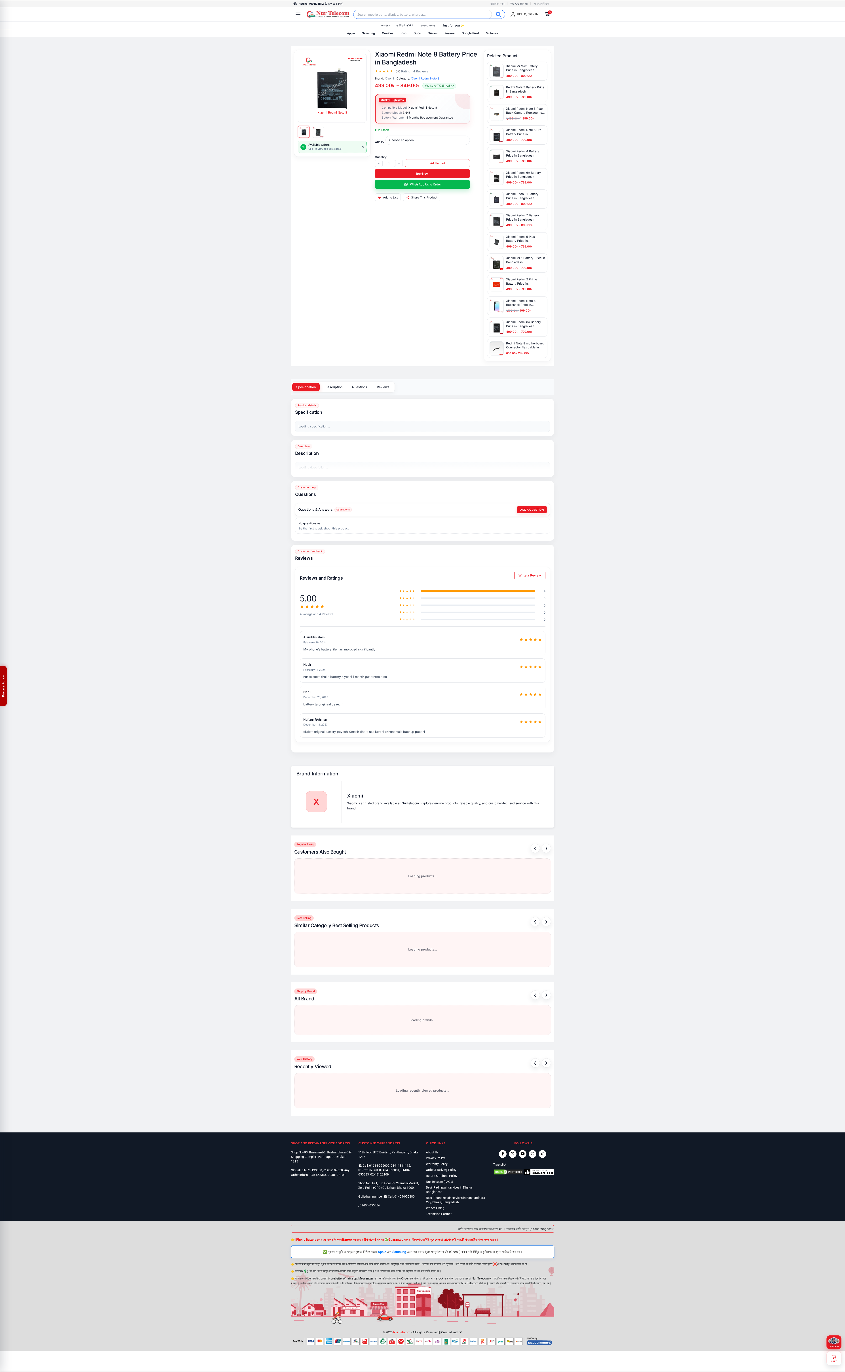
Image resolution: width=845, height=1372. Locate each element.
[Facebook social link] (503, 1154)
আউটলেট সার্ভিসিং (405, 25)
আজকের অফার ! (428, 25)
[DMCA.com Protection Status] (508, 1172)
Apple (351, 33)
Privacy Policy (435, 1158)
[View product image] (304, 132)
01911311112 (400, 1165)
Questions (359, 387)
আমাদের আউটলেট (541, 3)
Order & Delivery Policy (441, 1170)
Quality (379, 142)
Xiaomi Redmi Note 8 (425, 78)
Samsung (368, 33)
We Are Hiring (519, 3)
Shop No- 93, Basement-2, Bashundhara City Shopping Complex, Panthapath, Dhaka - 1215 (321, 1156)
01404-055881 (389, 1170)
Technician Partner (439, 1214)
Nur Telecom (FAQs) (439, 1181)
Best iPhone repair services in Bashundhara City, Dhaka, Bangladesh (455, 1200)
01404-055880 (404, 1196)
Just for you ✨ (453, 25)
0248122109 (337, 1175)
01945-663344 (316, 1175)
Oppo (417, 33)
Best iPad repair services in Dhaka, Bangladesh (449, 1190)
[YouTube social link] (522, 1154)
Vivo (403, 33)
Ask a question (532, 509)
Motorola (492, 33)
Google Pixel (470, 33)
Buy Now (422, 173)
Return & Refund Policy (441, 1175)
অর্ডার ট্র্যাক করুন (497, 3)
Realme (449, 33)
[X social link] (512, 1154)
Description (333, 387)
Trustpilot (499, 1164)
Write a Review (529, 575)
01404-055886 (370, 1205)
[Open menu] (298, 14)
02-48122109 (379, 1174)
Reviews (383, 387)
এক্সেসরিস (385, 25)
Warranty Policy (437, 1164)
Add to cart (437, 163)
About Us (432, 1152)
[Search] (498, 14)
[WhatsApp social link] (532, 1154)
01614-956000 (379, 1165)
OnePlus (387, 33)
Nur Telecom (401, 1332)
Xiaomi (432, 33)
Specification (306, 387)
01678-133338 (312, 1170)
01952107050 (333, 1170)
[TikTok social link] (542, 1154)
